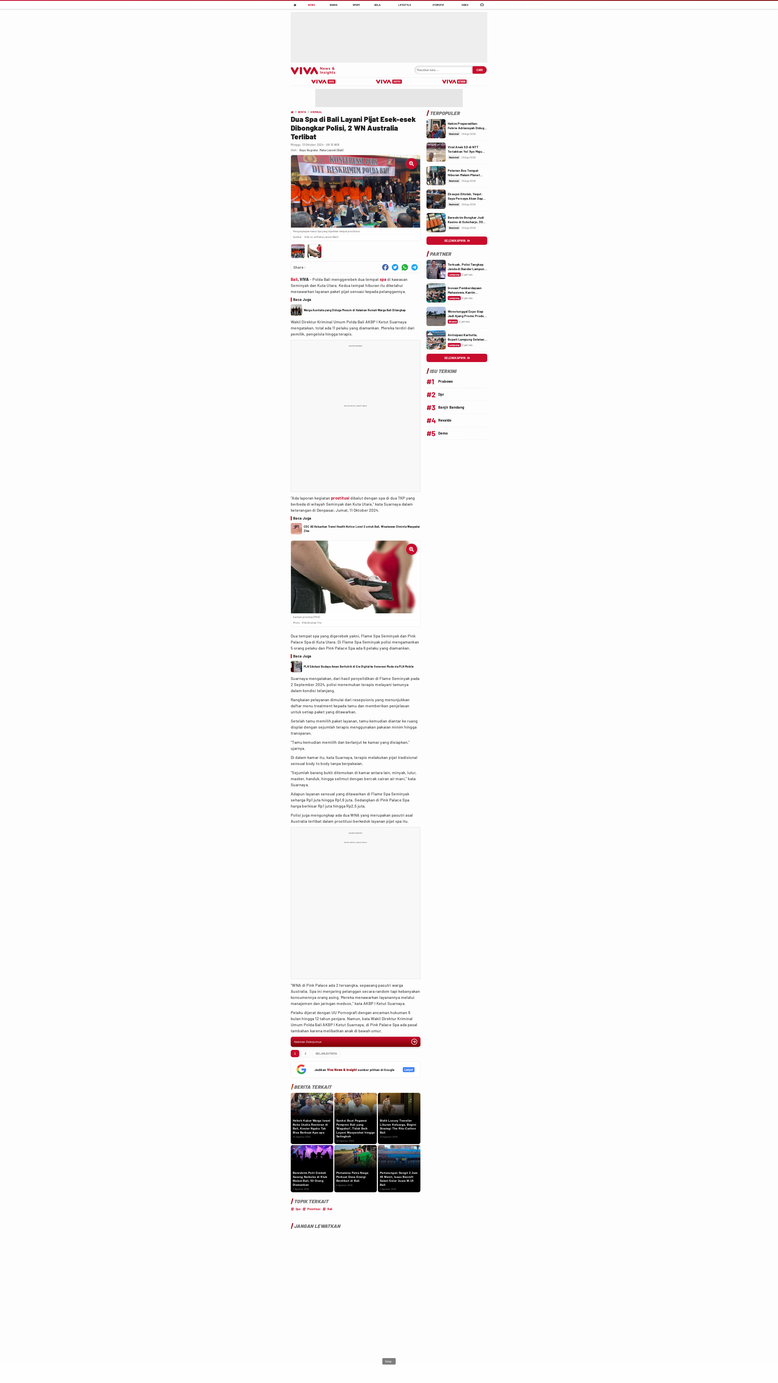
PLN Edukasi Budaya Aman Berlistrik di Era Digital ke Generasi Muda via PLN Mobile (359, 666)
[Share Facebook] (385, 267)
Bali (294, 279)
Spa (298, 1209)
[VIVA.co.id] (315, 70)
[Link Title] (436, 128)
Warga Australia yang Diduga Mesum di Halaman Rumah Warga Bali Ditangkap (355, 310)
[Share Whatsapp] (405, 267)
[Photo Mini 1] (298, 251)
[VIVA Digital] (323, 82)
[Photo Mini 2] (314, 251)
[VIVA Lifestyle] (389, 82)
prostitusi (340, 497)
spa (383, 279)
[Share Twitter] (395, 267)
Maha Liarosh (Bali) (331, 150)
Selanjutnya (326, 1053)
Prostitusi (314, 1209)
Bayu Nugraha (308, 150)
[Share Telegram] (414, 267)
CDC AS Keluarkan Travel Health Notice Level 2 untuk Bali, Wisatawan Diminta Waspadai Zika (362, 529)
